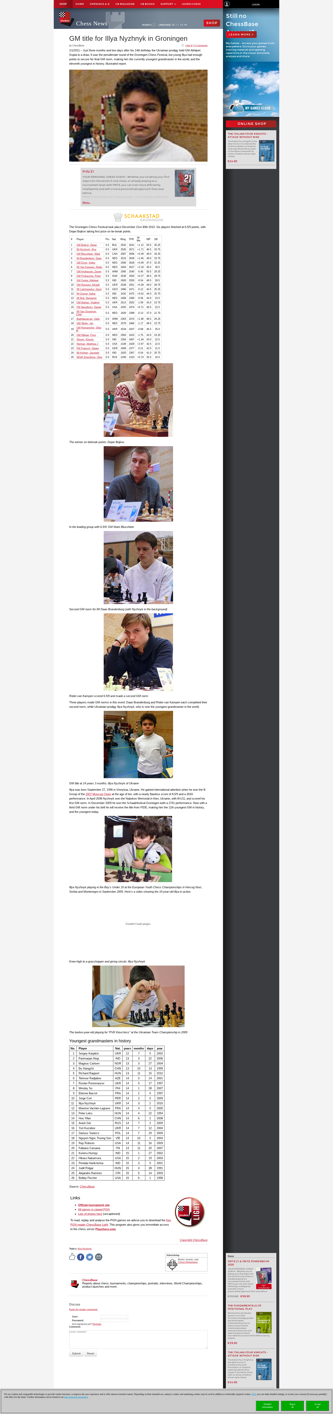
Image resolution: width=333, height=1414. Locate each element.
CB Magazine (125, 4)
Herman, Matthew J (87, 343)
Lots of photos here (90, 1213)
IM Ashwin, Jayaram (88, 352)
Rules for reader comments (83, 1309)
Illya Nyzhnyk (85, 1248)
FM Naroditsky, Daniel (89, 307)
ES (181, 25)
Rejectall (292, 1405)
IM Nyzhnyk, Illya (86, 249)
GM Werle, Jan (85, 323)
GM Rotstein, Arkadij (88, 284)
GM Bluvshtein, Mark (88, 253)
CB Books (147, 4)
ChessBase (87, 1186)
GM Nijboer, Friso (86, 335)
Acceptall (317, 1405)
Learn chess (191, 4)
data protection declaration (76, 1397)
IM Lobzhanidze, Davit (89, 289)
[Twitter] (90, 1256)
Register (96, 1324)
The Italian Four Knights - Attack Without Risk (248, 135)
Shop (63, 4)
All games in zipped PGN (94, 1209)
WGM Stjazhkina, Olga (89, 357)
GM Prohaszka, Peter (89, 276)
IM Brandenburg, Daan (89, 258)
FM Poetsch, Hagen (88, 348)
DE (173, 25)
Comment (74, 1327)
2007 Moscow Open (98, 794)
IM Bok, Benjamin (87, 298)
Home (80, 4)
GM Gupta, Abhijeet (87, 280)
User (74, 1316)
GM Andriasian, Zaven (89, 271)
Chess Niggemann (188, 1262)
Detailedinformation (267, 1405)
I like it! (189, 45)
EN (177, 25)
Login (256, 4)
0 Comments (201, 45)
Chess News (92, 23)
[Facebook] (81, 1256)
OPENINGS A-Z (100, 4)
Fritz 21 (88, 171)
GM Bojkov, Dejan (87, 245)
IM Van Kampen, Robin (89, 267)
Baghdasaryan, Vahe (88, 318)
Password (77, 1320)
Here (254, 1394)
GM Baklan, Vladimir (88, 302)
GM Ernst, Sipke (86, 262)
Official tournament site (94, 1205)
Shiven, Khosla (85, 339)
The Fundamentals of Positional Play (245, 1307)
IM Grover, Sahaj (86, 293)
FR (185, 25)
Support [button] (167, 4)
